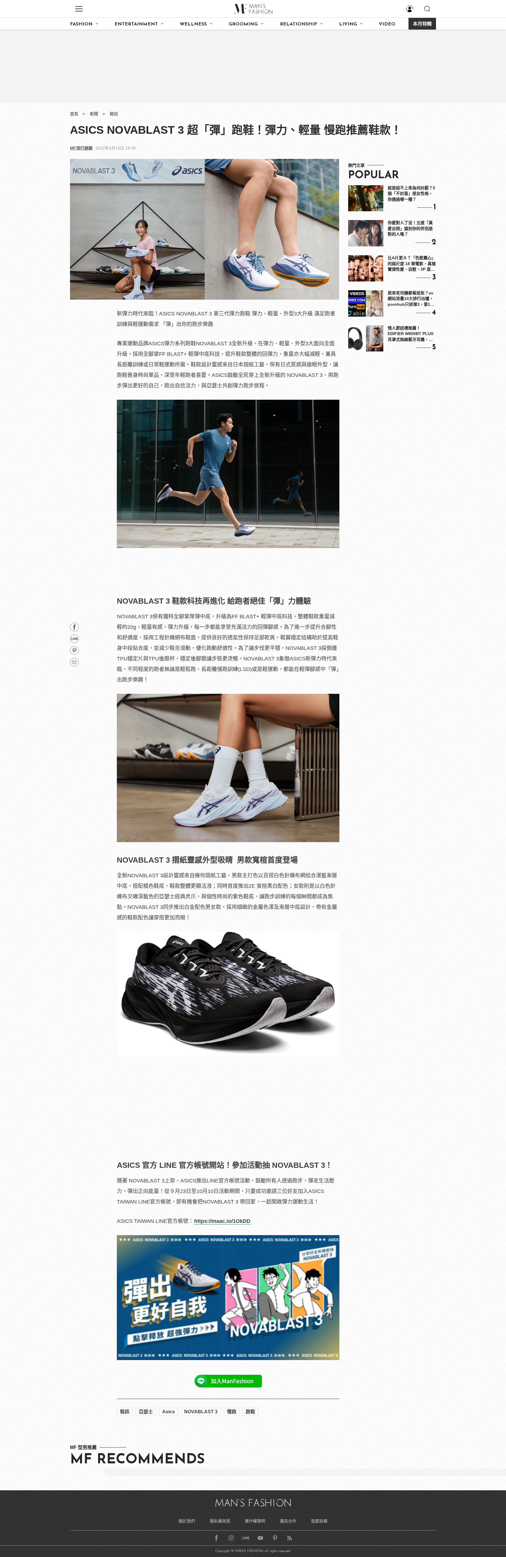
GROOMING (243, 24)
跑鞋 (250, 1411)
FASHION (81, 24)
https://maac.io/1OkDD (222, 1221)
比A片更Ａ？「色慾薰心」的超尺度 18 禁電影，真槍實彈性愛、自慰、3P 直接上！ (412, 263)
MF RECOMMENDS (137, 1460)
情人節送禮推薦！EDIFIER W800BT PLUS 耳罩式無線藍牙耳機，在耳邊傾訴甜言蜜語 (410, 334)
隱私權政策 (220, 1521)
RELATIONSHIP (298, 24)
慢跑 (231, 1411)
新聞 (94, 113)
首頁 (74, 113)
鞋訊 (114, 113)
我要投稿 (319, 1521)
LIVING (348, 24)
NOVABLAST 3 (201, 1411)
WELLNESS (193, 24)
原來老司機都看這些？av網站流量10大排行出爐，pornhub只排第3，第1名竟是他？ (411, 299)
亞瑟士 (146, 1411)
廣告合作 (288, 1521)
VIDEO (387, 24)
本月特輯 (422, 24)
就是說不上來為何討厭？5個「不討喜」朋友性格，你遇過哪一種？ (411, 194)
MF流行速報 (81, 148)
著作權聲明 (255, 1521)
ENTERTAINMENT (136, 24)
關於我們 (187, 1521)
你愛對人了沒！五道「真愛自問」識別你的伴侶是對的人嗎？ (410, 228)
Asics (168, 1411)
